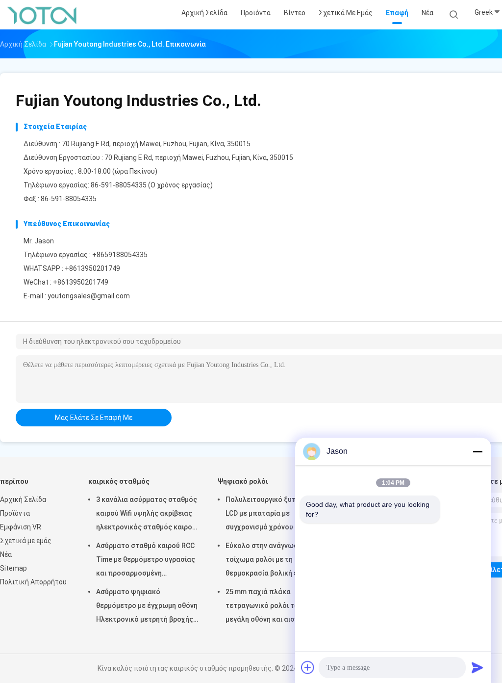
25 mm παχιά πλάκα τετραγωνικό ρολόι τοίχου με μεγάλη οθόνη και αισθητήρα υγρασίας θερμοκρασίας (274, 607)
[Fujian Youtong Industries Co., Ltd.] (43, 14)
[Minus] (477, 451)
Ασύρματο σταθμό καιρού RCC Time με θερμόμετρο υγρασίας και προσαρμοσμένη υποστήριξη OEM (145, 561)
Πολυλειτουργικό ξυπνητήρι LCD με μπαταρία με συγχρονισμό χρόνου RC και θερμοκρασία (272, 515)
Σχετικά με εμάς (25, 541)
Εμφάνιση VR (20, 527)
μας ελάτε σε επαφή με (93, 417)
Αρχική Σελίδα (23, 499)
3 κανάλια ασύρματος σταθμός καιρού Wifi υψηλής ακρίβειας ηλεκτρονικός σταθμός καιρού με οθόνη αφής (146, 515)
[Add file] (308, 667)
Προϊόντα (15, 513)
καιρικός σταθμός (119, 481)
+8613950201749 (92, 268)
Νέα (6, 554)
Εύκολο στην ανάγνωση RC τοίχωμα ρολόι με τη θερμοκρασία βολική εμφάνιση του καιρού (275, 561)
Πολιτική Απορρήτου (33, 582)
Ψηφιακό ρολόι (243, 481)
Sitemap (13, 568)
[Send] (477, 667)
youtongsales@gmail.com (89, 296)
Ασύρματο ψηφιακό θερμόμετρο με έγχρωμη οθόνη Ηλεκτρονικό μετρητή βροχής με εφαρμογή (147, 607)
